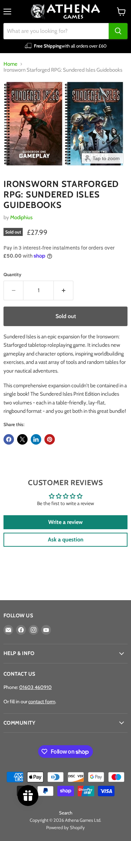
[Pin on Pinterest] (49, 439)
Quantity (12, 274)
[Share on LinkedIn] (36, 439)
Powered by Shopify (65, 827)
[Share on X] (22, 439)
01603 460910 (35, 687)
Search (65, 812)
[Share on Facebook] (8, 439)
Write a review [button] (65, 522)
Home (10, 64)
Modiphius (21, 217)
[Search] (118, 31)
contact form (41, 701)
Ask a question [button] (65, 539)
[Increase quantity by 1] (63, 290)
